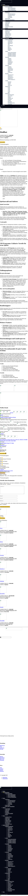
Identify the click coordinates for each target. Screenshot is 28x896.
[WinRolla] (3, 580)
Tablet (9, 84)
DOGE (8, 439)
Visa (9, 44)
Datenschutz (5, 778)
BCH (1, 439)
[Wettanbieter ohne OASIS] (6, 2)
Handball (7, 25)
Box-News (7, 36)
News (4, 29)
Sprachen (7, 57)
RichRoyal (2, 568)
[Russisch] (12, 437)
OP (24, 439)
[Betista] (3, 540)
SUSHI (1, 440)
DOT (12, 439)
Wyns (1, 528)
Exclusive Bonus (11, 15)
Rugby (6, 27)
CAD (9, 91)
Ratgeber (2, 771)
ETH (16, 439)
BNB (3, 439)
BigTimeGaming (11, 102)
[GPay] (8, 412)
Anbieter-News (8, 30)
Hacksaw (10, 99)
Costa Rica (10, 72)
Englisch (9, 59)
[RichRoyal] (3, 567)
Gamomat (10, 104)
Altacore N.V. (11, 74)
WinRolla (2, 581)
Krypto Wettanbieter (12, 10)
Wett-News (7, 31)
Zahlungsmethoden (9, 39)
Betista (1, 541)
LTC (19, 439)
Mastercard (10, 43)
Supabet (1, 607)
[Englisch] (2, 437)
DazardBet (2, 620)
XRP (15, 440)
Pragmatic (2, 760)
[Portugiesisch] (9, 437)
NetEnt (9, 97)
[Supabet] (3, 606)
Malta (9, 71)
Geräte (6, 80)
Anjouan (2, 433)
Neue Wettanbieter (11, 9)
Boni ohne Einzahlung (9, 19)
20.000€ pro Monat (12, 56)
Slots (4, 105)
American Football (9, 26)
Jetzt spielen (2, 142)
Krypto (11, 412)
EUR (9, 87)
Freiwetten (10, 17)
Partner (1, 770)
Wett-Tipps (7, 32)
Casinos (1, 768)
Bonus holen (2, 473)
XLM (12, 440)
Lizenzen (7, 65)
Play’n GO (10, 95)
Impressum (5, 777)
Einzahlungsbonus (11, 13)
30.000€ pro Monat (4, 417)
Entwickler (7, 93)
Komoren (10, 67)
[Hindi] (6, 437)
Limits (6, 51)
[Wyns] (3, 527)
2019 (1, 447)
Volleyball (7, 23)
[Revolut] (22, 412)
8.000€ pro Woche (12, 417)
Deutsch (9, 58)
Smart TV (10, 85)
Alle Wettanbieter (8, 6)
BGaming (10, 101)
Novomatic (2, 757)
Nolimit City (10, 98)
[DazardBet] (3, 619)
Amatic (9, 100)
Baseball (7, 24)
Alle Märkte (7, 22)
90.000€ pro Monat (12, 53)
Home (4, 4)
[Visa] (25, 412)
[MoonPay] (18, 412)
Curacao (9, 66)
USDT (9, 440)
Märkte (4, 20)
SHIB (26, 439)
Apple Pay (10, 40)
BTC (6, 439)
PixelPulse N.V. (3, 445)
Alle (1, 767)
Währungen (7, 86)
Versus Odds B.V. (11, 79)
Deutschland (10, 68)
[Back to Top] (0, 895)
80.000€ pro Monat (12, 54)
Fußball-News (8, 33)
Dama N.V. (10, 75)
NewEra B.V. (10, 77)
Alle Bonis (7, 12)
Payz (9, 46)
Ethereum (10, 49)
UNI (7, 440)
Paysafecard (10, 45)
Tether (9, 50)
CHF (9, 90)
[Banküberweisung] (5, 412)
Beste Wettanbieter (11, 8)
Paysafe (1, 749)
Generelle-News (8, 37)
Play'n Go (2, 758)
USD (9, 88)
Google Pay (10, 41)
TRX (4, 440)
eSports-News (8, 34)
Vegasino (2, 555)
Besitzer (7, 73)
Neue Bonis (7, 18)
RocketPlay (2, 593)
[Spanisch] (16, 437)
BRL (9, 92)
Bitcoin (9, 47)
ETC (14, 439)
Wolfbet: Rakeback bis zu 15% (6, 470)
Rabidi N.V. (10, 78)
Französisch (10, 61)
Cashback (10, 16)
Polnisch (9, 64)
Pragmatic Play (11, 94)
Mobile (9, 82)
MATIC (21, 439)
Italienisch (10, 63)
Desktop (9, 81)
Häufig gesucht (6, 38)
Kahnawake (10, 70)
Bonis (4, 11)
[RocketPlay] (3, 592)
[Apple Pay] (1, 412)
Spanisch (10, 60)
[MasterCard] (15, 412)
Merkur (1, 756)
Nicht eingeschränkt (12, 52)
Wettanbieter (6, 5)
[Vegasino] (3, 554)
